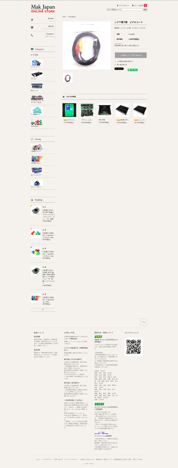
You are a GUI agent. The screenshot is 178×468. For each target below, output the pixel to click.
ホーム (38, 459)
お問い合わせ (58, 459)
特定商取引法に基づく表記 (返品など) (126, 45)
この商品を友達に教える (125, 61)
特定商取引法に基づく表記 (122, 459)
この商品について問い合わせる (131, 55)
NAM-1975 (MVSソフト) (129, 120)
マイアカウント (124, 5)
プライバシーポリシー (71, 459)
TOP (64, 17)
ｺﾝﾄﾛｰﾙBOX (72, 17)
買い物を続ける (122, 64)
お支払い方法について (87, 459)
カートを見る (140, 5)
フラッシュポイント (88, 120)
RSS (134, 459)
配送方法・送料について (104, 459)
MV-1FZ (102, 120)
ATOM (139, 459)
